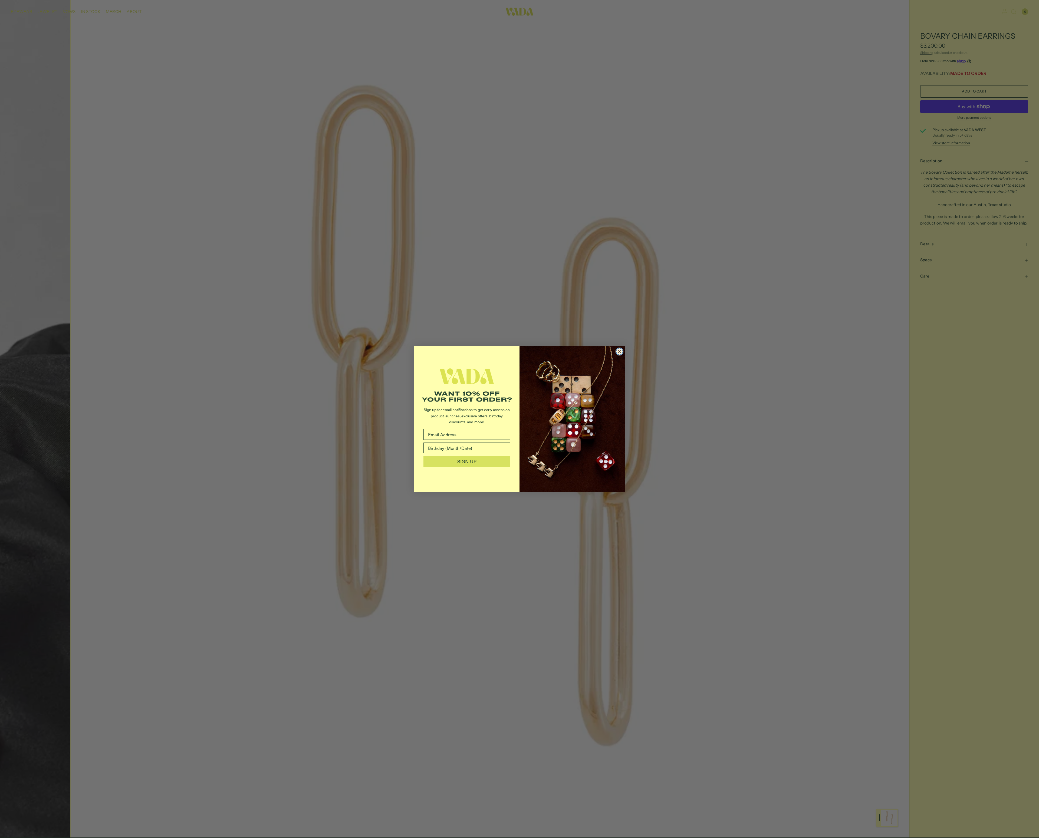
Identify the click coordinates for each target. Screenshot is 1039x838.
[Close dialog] (619, 351)
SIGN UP (466, 461)
